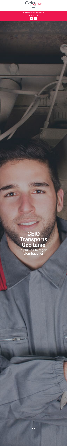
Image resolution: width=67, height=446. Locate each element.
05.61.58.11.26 (33, 15)
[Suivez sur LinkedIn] (35, 18)
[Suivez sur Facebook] (31, 18)
